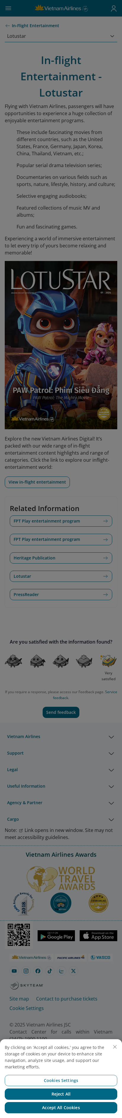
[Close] (115, 1046)
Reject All (61, 1094)
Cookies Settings (61, 1080)
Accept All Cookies (61, 1107)
